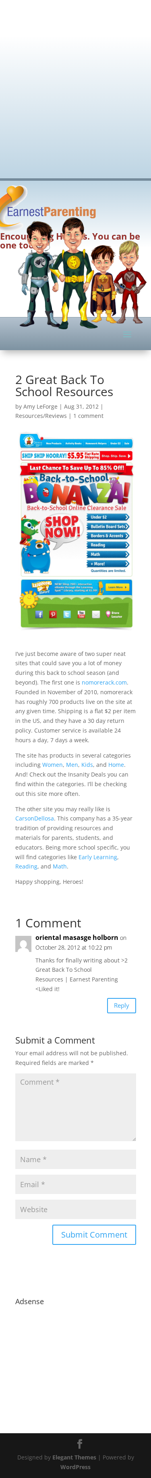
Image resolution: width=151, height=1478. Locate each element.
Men (72, 764)
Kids (87, 764)
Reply (121, 1005)
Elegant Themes (74, 1457)
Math (60, 866)
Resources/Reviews (41, 416)
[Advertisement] (75, 83)
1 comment (88, 416)
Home (116, 764)
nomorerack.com (104, 682)
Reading (26, 866)
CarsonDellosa (34, 818)
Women (52, 764)
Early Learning (98, 857)
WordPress (75, 1467)
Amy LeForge (40, 406)
